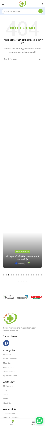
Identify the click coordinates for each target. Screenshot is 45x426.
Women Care (8, 367)
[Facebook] (6, 343)
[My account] (41, 3)
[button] (3, 275)
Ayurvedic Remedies (11, 376)
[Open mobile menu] (3, 3)
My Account (8, 386)
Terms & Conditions (11, 417)
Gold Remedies (9, 371)
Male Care (7, 363)
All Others (7, 354)
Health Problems (10, 358)
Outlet (5, 394)
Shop (5, 390)
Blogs (5, 399)
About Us (7, 403)
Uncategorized (22, 251)
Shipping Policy (9, 413)
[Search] (40, 11)
